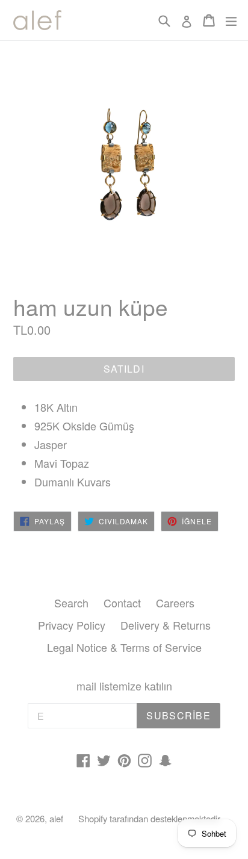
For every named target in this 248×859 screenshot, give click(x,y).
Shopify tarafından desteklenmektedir (149, 818)
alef (56, 818)
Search (71, 602)
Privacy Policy (71, 625)
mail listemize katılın (124, 686)
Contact (122, 602)
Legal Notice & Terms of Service (124, 647)
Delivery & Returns (165, 625)
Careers (175, 602)
